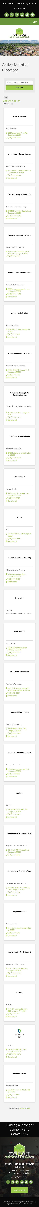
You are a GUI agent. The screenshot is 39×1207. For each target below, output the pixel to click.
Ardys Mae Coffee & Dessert (15, 964)
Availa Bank (10, 1045)
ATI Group (9, 1005)
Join (34, 3)
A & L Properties (11, 128)
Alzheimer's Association (14, 684)
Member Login (23, 3)
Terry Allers (9, 610)
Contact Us (19, 8)
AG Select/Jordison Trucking (15, 570)
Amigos (8, 805)
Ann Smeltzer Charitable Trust (16, 883)
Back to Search (11, 100)
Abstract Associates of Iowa (15, 247)
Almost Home (10, 643)
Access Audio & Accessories (15, 285)
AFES (7, 529)
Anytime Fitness (11, 924)
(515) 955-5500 (21, 1176)
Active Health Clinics (12, 325)
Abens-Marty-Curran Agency (15, 166)
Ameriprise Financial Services (15, 765)
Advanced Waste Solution (14, 448)
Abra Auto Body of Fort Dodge (16, 207)
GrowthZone (24, 1108)
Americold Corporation (13, 724)
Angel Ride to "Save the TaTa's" (16, 846)
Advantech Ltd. (11, 489)
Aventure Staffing (12, 1085)
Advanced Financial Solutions (15, 366)
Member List (8, 3)
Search (20, 87)
